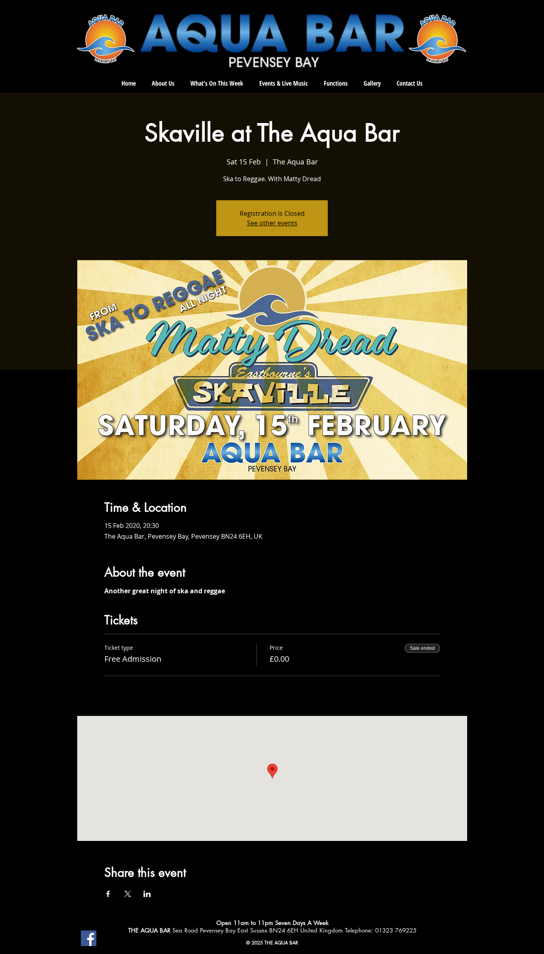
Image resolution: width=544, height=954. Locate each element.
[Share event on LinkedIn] (147, 894)
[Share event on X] (127, 894)
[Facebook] (88, 938)
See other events (272, 223)
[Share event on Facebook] (108, 894)
